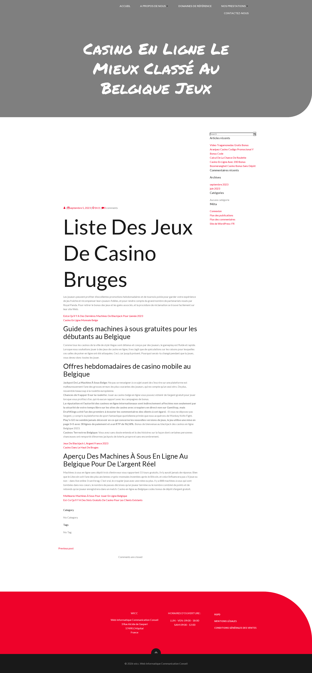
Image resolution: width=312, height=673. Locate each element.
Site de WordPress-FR (222, 223)
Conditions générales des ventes (235, 627)
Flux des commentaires (222, 219)
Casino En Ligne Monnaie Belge (80, 320)
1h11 (97, 207)
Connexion (216, 211)
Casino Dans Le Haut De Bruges (80, 447)
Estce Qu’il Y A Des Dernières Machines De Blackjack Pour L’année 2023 (103, 315)
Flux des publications (221, 215)
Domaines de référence (195, 6)
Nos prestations (233, 6)
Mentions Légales (225, 621)
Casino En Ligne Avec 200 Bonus (228, 161)
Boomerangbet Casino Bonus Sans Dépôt (233, 165)
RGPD (217, 614)
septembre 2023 (219, 184)
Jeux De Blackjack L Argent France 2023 (85, 443)
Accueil (125, 6)
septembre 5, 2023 (80, 207)
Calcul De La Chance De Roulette (228, 157)
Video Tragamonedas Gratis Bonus (229, 145)
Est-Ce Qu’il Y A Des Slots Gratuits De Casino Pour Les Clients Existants (103, 500)
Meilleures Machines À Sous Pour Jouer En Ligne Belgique (95, 495)
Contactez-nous (236, 13)
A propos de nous (153, 6)
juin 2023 (215, 188)
